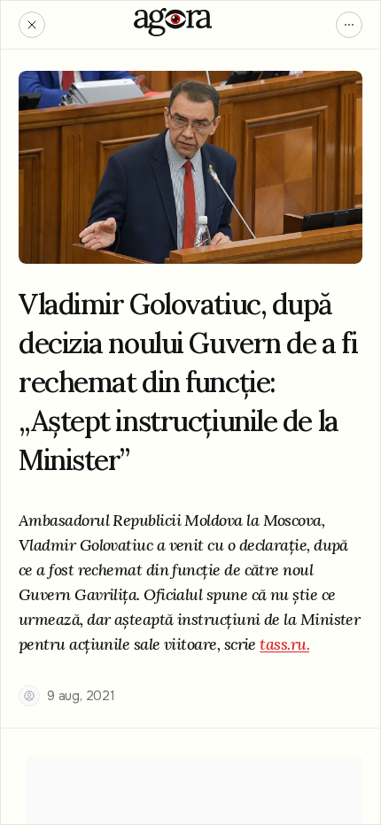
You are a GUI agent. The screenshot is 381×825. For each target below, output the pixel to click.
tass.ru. (284, 644)
